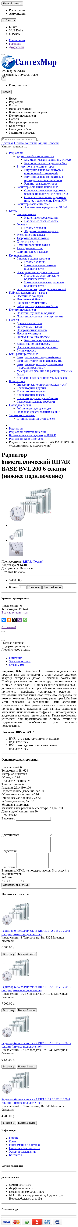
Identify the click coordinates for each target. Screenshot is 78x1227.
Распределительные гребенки (36, 401)
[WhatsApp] (25, 620)
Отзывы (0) (16, 664)
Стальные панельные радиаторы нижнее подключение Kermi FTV (45, 199)
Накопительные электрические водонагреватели (44, 284)
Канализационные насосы (34, 343)
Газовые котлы (26, 214)
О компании (17, 40)
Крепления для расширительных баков (42, 377)
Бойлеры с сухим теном (32, 302)
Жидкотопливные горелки (41, 231)
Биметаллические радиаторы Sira (45, 163)
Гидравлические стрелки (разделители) (42, 384)
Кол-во (13, 587)
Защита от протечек (22, 415)
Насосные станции (29, 333)
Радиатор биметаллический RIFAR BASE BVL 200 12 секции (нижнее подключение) (36, 1044)
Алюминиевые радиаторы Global (45, 207)
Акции (42, 143)
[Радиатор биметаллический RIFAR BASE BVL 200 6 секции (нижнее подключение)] (30, 525)
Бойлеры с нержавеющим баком (37, 306)
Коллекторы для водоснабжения (37, 398)
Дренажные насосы (29, 323)
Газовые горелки (35, 227)
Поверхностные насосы (32, 330)
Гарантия (15, 43)
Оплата (19, 143)
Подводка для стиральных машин (38, 411)
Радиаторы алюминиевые (33, 204)
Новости (53, 143)
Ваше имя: (8, 818)
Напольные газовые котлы (41, 221)
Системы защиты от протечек (36, 418)
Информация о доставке (24, 1144)
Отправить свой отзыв (16, 884)
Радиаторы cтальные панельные (37, 187)
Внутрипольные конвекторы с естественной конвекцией (43, 171)
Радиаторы (16, 152)
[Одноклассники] (9, 620)
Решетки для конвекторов (41, 183)
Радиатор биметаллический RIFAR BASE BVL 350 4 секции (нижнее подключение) (36, 1101)
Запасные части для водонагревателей (41, 289)
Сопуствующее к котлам (32, 251)
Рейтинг (7, 877)
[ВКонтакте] (4, 620)
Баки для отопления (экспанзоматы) (40, 360)
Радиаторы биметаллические (35, 156)
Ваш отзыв (9, 867)
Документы (16, 47)
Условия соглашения (22, 1151)
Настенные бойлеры (30, 296)
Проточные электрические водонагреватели (41, 277)
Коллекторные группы (31, 388)
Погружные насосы (29, 326)
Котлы (13, 210)
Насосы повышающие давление (37, 347)
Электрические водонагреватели (38, 272)
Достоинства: (10, 834)
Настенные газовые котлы (41, 217)
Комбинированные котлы (33, 244)
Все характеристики (15, 612)
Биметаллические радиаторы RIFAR (47, 159)
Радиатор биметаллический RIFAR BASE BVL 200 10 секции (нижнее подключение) (36, 988)
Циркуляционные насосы (33, 336)
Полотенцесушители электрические (40, 316)
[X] (14, 620)
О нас (12, 1141)
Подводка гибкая (20, 405)
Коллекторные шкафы (31, 394)
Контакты (30, 143)
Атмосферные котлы (30, 248)
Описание (15, 657)
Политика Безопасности (24, 1148)
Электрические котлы (31, 234)
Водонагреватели (20, 255)
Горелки (22, 224)
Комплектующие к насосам (41, 340)
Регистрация (17, 10)
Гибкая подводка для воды (34, 408)
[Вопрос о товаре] (3, 631)
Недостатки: (9, 851)
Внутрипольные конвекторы (35, 166)
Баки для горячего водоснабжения (39, 357)
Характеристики (19, 661)
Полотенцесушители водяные (36, 313)
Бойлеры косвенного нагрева (28, 292)
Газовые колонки (35, 261)
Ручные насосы (27, 350)
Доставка (7, 143)
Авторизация (17, 13)
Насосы (14, 319)
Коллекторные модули (31, 391)
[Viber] (19, 620)
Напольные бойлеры (30, 299)
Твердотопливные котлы (33, 238)
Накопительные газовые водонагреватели (40, 267)
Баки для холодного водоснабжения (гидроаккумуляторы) (40, 365)
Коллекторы (17, 381)
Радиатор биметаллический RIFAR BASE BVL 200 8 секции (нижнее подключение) (36, 932)
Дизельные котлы (28, 241)
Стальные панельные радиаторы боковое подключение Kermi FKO (46, 192)
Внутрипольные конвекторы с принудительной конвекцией (43, 178)
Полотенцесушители (22, 309)
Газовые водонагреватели (33, 258)
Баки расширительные (23, 353)
